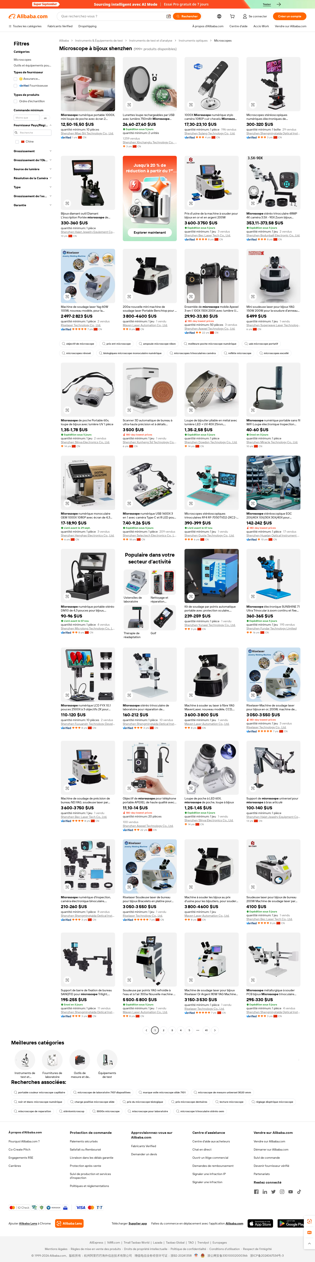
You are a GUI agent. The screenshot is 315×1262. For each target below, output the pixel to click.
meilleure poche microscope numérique (212, 343)
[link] (309, 1221)
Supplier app (138, 1223)
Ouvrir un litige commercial (210, 1157)
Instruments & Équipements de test (99, 40)
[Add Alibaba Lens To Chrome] (69, 1223)
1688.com (113, 1242)
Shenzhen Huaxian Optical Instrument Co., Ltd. (273, 535)
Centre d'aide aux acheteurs (211, 1141)
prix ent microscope (118, 343)
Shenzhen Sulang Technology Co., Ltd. (209, 133)
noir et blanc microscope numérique (40, 1101)
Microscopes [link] (223, 40)
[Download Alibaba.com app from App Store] (260, 1223)
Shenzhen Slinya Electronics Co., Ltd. (85, 442)
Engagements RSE (21, 1157)
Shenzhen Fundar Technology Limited (271, 628)
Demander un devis (144, 1154)
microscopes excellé (276, 353)
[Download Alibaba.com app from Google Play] (292, 1223)
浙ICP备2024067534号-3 (267, 1255)
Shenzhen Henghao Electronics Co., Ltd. (87, 535)
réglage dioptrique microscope (274, 1101)
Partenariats (262, 1174)
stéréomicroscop (73, 1111)
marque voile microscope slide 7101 (164, 1092)
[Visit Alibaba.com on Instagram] (282, 1191)
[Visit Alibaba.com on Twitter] (273, 1191)
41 (206, 1030)
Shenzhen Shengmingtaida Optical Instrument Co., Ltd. (273, 133)
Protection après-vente (85, 1165)
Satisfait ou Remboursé (85, 1149)
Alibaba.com (234, 1223)
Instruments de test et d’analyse (150, 40)
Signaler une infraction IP (209, 1174)
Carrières (15, 1165)
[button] (168, 16)
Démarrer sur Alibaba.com (271, 1149)
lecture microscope (231, 1101)
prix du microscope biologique (145, 1101)
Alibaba (64, 40)
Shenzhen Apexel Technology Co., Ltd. (209, 328)
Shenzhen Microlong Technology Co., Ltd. (88, 628)
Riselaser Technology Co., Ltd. (81, 325)
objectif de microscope (80, 343)
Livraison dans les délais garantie (91, 1157)
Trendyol (203, 1242)
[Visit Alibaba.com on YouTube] (290, 1191)
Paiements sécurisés (84, 1141)
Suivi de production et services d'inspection (90, 1175)
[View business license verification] (196, 1255)
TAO (191, 1242)
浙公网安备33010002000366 (227, 1255)
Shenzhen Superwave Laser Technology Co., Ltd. (273, 325)
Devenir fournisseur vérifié (271, 1165)
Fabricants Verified (143, 1146)
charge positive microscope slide (94, 1101)
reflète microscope (239, 353)
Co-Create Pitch (19, 1149)
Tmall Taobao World (136, 1242)
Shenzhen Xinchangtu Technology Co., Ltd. (150, 142)
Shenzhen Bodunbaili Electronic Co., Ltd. (273, 235)
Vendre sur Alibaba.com (269, 1141)
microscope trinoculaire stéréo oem (202, 1111)
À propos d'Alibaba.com (25, 1132)
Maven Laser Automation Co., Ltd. (145, 325)
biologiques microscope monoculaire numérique (132, 353)
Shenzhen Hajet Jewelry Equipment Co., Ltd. (88, 232)
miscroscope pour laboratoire (150, 1111)
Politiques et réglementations (89, 1186)
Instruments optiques (193, 40)
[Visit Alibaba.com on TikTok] (299, 1191)
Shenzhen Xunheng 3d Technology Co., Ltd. (150, 442)
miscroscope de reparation (34, 1111)
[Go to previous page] (146, 1030)
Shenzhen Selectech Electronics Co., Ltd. (150, 535)
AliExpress (96, 1242)
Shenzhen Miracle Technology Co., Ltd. (272, 442)
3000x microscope (108, 1111)
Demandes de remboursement (213, 1165)
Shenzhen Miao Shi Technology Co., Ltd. (87, 133)
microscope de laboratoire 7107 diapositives (104, 1092)
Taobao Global (175, 1242)
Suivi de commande (267, 1157)
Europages (220, 1242)
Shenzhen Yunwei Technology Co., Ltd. (210, 625)
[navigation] (32, 536)
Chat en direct (202, 1149)
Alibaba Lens (28, 1223)
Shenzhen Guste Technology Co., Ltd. (209, 535)
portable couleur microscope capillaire (41, 1092)
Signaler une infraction (207, 1182)
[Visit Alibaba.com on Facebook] (256, 1191)
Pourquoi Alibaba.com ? (24, 1141)
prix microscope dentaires (191, 1101)
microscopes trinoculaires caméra (195, 353)
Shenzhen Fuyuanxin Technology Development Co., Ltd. (88, 724)
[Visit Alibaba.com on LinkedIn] (264, 1191)
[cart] (233, 17)
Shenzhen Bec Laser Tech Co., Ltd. (207, 235)
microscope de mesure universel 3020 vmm (224, 1092)
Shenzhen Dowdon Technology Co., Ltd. (210, 442)
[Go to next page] (215, 1030)
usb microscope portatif (263, 343)
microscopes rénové (78, 353)
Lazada (157, 1242)
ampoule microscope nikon (159, 343)
